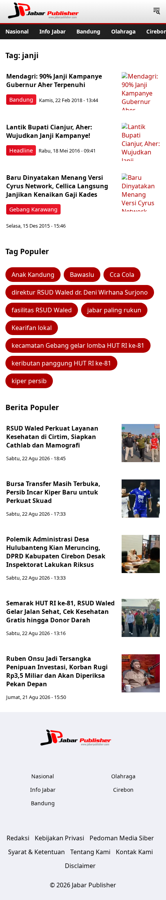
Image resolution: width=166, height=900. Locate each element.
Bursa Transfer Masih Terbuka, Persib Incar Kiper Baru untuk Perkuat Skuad (53, 492)
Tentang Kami (90, 852)
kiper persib (29, 381)
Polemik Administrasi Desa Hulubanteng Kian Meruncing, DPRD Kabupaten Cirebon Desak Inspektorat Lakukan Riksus (55, 552)
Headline (21, 150)
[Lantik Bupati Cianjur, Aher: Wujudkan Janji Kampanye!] (141, 142)
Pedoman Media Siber (122, 838)
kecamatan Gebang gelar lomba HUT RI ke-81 (78, 345)
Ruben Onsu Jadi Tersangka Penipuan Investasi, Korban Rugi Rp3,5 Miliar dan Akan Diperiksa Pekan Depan (57, 671)
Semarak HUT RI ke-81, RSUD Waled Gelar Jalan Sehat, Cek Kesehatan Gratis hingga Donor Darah (60, 611)
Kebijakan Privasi (59, 838)
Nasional (17, 31)
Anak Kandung (33, 274)
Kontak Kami (134, 852)
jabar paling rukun (114, 310)
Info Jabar (52, 31)
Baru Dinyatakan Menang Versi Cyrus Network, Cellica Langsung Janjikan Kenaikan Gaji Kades (57, 186)
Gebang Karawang (33, 209)
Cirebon (123, 789)
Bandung (88, 31)
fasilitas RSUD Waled (42, 310)
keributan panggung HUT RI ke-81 (61, 363)
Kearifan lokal (32, 327)
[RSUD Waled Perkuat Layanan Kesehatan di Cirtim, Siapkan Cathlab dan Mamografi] (141, 443)
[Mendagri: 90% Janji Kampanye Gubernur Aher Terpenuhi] (141, 91)
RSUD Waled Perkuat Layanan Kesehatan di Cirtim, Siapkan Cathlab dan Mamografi (52, 436)
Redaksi (18, 838)
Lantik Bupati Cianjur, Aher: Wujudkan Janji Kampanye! (49, 131)
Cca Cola (122, 274)
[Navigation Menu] (156, 12)
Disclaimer (80, 865)
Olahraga (123, 31)
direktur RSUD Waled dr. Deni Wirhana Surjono (80, 292)
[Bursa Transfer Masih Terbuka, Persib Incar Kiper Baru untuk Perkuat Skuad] (141, 498)
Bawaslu (82, 274)
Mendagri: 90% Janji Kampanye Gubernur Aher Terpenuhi (54, 80)
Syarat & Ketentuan (36, 852)
